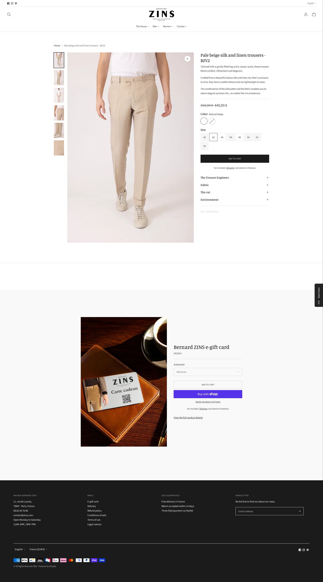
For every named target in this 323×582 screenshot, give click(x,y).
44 (222, 137)
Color (204, 114)
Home (57, 45)
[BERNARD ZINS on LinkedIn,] (16, 3)
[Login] (305, 14)
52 (257, 137)
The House (141, 26)
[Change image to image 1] (59, 60)
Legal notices (94, 524)
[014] (212, 121)
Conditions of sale (96, 515)
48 (239, 137)
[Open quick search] (9, 14)
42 (213, 137)
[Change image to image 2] (59, 78)
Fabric (205, 185)
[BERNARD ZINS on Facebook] (8, 3)
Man (155, 26)
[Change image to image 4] (59, 113)
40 (204, 137)
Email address (245, 507)
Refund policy (94, 510)
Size (203, 130)
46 (231, 137)
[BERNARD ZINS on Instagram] (12, 3)
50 (248, 137)
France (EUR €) (37, 549)
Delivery (91, 506)
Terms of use (93, 519)
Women (167, 26)
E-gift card (92, 501)
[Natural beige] (204, 121)
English (310, 3)
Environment (209, 199)
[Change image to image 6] (59, 148)
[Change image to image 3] (59, 95)
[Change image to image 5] (59, 130)
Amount (179, 364)
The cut (205, 192)
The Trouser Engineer (215, 177)
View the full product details (188, 417)
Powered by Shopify (47, 566)
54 (204, 146)
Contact (181, 26)
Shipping (230, 167)
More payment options (208, 402)
